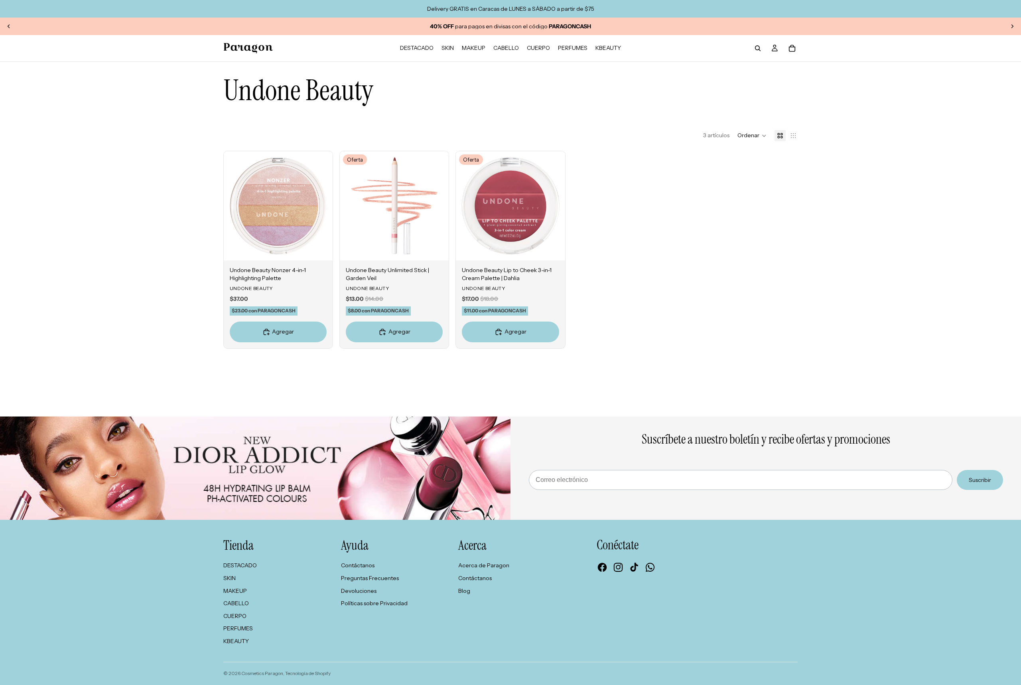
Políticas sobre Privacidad (374, 603)
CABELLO (236, 603)
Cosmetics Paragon (262, 673)
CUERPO (234, 616)
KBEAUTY (236, 641)
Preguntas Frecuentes (370, 578)
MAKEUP (235, 590)
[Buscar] (758, 48)
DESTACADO (240, 565)
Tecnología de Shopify (308, 673)
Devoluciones (358, 590)
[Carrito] (792, 48)
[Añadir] (320, 248)
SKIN (229, 578)
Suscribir (980, 480)
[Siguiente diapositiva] (1012, 26)
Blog (464, 590)
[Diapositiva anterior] (9, 26)
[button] (752, 135)
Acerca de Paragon (483, 565)
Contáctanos (357, 565)
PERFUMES (238, 628)
